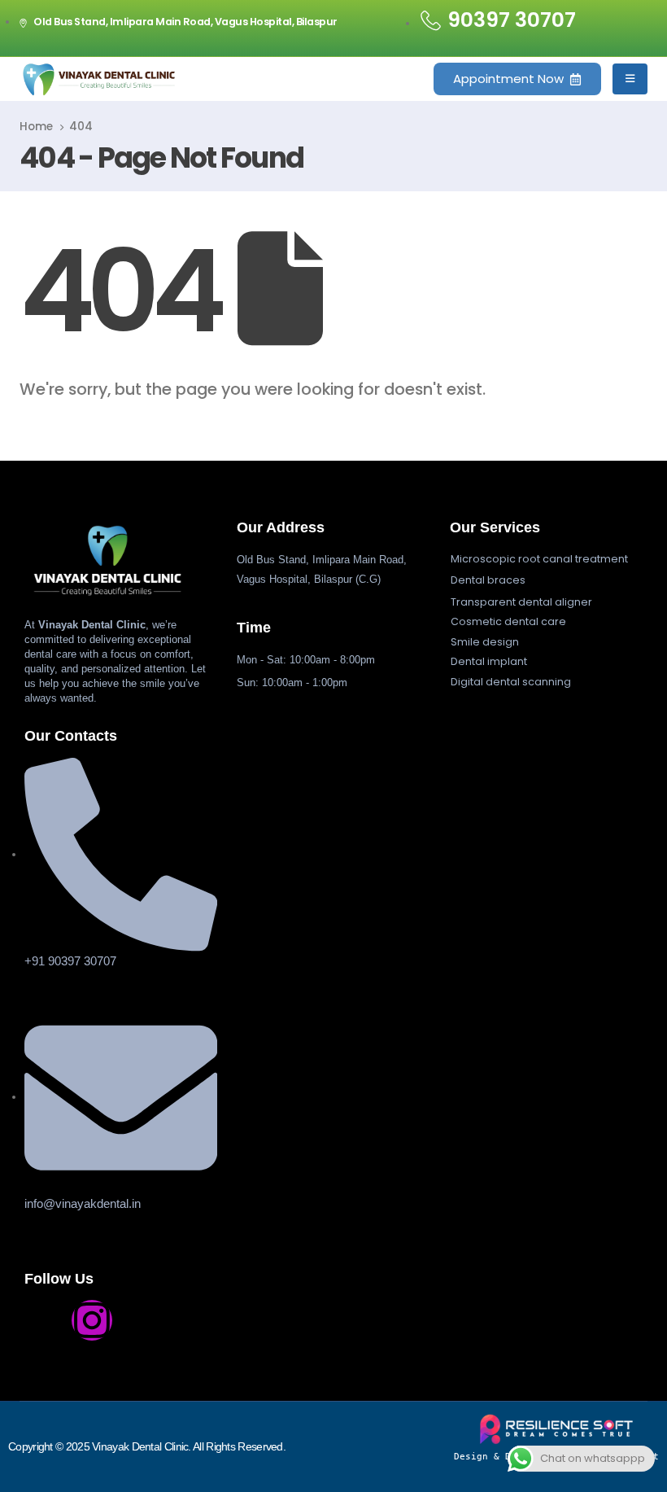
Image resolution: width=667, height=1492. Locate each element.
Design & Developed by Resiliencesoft (556, 1456)
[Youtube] (139, 1320)
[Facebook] (44, 1320)
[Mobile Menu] (630, 78)
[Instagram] (92, 1320)
